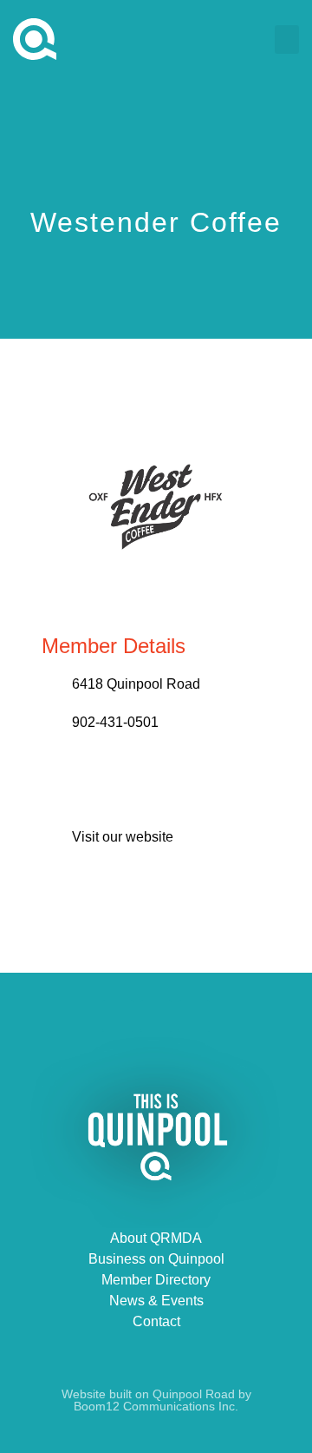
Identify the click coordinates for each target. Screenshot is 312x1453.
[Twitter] (156, 1016)
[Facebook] (117, 1016)
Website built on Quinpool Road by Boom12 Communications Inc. (156, 1400)
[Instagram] (194, 1016)
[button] (287, 39)
